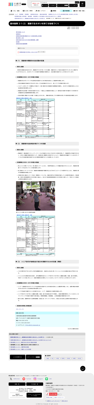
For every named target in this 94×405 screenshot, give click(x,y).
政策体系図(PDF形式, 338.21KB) (32, 52)
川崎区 (47, 358)
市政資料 (27, 14)
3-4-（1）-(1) (20, 309)
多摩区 (74, 358)
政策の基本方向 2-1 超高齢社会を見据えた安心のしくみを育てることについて (31, 340)
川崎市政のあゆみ (34, 14)
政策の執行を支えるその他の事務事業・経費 (27, 39)
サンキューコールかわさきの (34, 395)
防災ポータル (36, 4)
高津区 (63, 358)
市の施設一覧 (34, 384)
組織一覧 (17, 384)
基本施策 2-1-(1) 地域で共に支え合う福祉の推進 (24, 342)
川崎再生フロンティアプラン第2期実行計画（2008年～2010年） (63, 14)
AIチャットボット (62, 5)
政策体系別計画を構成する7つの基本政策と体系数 (29, 35)
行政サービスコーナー (59, 397)
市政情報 (21, 14)
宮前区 (68, 358)
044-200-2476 (23, 320)
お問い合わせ (65, 400)
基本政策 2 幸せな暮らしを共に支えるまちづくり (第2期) (47, 16)
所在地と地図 (49, 397)
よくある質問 (52, 5)
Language (45, 5)
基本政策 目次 (20, 37)
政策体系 (18, 34)
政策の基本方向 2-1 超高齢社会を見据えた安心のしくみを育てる (30, 18)
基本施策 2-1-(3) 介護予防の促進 (20, 347)
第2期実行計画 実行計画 (20, 16)
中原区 (57, 358)
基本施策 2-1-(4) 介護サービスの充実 (21, 349)
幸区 (52, 358)
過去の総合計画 (43, 14)
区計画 (17, 41)
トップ (16, 14)
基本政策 (30, 16)
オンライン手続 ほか (73, 5)
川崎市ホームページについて (53, 400)
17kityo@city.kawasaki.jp (32, 325)
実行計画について (20, 32)
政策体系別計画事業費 (21, 43)
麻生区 (80, 358)
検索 (77, 2)
